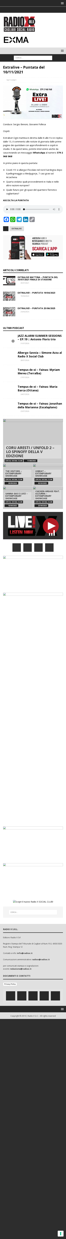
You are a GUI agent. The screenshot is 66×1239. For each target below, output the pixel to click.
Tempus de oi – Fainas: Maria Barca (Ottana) (37, 388)
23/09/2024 (42, 506)
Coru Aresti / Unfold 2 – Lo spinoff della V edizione (30, 451)
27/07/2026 (25, 377)
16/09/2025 (12, 506)
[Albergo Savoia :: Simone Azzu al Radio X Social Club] (9, 355)
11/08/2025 (31, 461)
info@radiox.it (25, 953)
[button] (61, 3)
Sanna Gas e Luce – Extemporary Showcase (16, 496)
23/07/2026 (25, 411)
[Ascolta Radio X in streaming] (33, 537)
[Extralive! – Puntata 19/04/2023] (9, 296)
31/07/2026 (25, 343)
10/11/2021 (11, 80)
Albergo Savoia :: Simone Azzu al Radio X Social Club (40, 354)
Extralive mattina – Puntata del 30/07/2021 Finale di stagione (38, 278)
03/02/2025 (42, 483)
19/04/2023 (25, 296)
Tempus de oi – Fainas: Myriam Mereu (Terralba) (39, 371)
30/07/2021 (25, 283)
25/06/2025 (25, 311)
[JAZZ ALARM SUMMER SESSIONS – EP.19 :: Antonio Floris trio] (9, 338)
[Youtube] (39, 10)
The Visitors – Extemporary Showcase (13, 473)
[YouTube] (49, 547)
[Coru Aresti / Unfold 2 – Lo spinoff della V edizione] (33, 441)
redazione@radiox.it (20, 968)
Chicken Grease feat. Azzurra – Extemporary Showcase (47, 495)
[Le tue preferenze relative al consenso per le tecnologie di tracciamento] (61, 1234)
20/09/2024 (12, 483)
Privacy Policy (10, 984)
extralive (17, 228)
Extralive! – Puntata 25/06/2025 (36, 308)
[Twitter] (27, 10)
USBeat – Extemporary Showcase (43, 473)
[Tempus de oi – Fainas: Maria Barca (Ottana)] (9, 389)
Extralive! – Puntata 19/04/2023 (36, 292)
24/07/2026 (25, 394)
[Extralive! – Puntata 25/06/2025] (9, 311)
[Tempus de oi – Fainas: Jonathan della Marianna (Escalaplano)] (9, 406)
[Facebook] (21, 10)
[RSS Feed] (45, 10)
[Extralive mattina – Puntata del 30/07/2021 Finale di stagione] (9, 280)
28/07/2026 (25, 360)
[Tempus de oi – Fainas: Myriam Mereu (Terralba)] (9, 372)
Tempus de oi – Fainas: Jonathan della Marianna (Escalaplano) (40, 405)
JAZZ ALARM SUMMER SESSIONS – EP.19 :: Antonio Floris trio (40, 337)
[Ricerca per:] (33, 57)
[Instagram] (33, 10)
